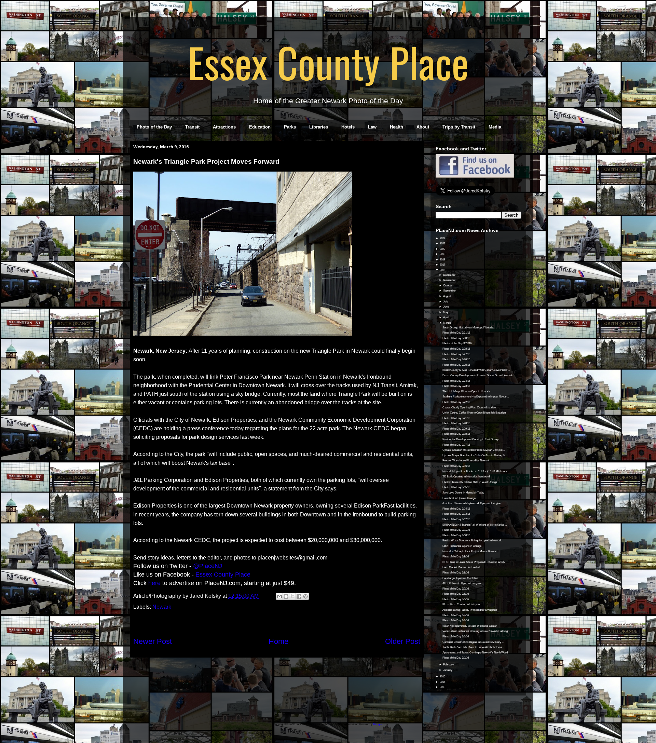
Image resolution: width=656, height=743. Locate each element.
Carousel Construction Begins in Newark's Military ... (473, 642)
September (449, 290)
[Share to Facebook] (299, 596)
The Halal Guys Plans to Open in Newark (466, 391)
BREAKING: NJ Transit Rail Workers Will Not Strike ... (474, 524)
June (446, 306)
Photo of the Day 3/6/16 (455, 593)
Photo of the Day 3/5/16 (455, 599)
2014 (443, 682)
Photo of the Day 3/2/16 (455, 636)
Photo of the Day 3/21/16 (456, 418)
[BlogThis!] (286, 596)
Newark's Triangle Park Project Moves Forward (470, 551)
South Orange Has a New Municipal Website (468, 327)
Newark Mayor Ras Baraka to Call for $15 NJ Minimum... (475, 471)
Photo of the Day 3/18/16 (456, 433)
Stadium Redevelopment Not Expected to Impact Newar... (475, 396)
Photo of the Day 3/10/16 (456, 535)
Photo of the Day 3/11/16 (456, 529)
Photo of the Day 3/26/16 (456, 359)
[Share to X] (292, 596)
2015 (443, 676)
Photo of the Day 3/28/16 (456, 348)
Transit (192, 127)
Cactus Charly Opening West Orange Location (469, 407)
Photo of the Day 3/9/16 (455, 556)
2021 (443, 243)
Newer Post (152, 641)
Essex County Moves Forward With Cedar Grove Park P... (476, 370)
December (449, 274)
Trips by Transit (458, 127)
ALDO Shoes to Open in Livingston (462, 583)
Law (372, 127)
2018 (443, 259)
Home (278, 641)
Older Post (402, 641)
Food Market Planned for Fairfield (461, 567)
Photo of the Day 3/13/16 (456, 513)
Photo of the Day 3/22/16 (456, 402)
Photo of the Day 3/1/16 (455, 657)
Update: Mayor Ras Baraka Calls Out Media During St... (474, 455)
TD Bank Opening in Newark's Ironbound (466, 476)
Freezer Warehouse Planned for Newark (465, 460)
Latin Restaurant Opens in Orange (461, 546)
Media (495, 127)
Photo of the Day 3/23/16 (456, 386)
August (447, 296)
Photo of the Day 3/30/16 (456, 338)
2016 (443, 270)
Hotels (348, 127)
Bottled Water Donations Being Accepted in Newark (472, 540)
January (448, 670)
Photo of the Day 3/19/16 (456, 428)
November (449, 280)
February (448, 664)
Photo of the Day (154, 127)
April (446, 317)
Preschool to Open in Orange (459, 498)
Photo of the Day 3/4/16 (455, 615)
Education (260, 127)
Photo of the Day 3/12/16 (456, 519)
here (154, 583)
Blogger (377, 724)
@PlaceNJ (207, 566)
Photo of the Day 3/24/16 (456, 380)
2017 (443, 264)
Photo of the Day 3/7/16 (455, 588)
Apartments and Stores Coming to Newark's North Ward (475, 652)
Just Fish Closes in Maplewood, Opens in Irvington (471, 503)
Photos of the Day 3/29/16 (457, 343)
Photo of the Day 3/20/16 (456, 423)
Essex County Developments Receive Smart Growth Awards (477, 375)
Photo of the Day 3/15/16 (456, 487)
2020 (443, 249)
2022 (443, 238)
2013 (443, 687)
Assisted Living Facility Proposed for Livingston (469, 609)
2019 (443, 254)
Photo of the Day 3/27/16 (456, 354)
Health (396, 127)
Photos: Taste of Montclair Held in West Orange (469, 482)
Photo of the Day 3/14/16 (456, 508)
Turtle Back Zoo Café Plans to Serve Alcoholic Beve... (473, 647)
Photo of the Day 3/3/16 (455, 620)
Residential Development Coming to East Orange (470, 439)
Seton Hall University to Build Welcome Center (469, 625)
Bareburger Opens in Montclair (460, 578)
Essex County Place (328, 61)
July (446, 301)
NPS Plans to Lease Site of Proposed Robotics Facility (473, 562)
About (422, 127)
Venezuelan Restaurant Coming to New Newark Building (475, 631)
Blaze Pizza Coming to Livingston (461, 604)
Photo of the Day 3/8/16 (455, 572)
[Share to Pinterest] (305, 596)
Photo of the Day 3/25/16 (456, 364)
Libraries (318, 127)
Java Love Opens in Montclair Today (463, 492)
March (447, 322)
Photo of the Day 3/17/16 (456, 444)
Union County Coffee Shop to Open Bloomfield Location (474, 412)
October (448, 285)
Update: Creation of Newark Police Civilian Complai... (473, 449)
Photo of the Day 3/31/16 (456, 332)
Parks (290, 127)
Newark (161, 607)
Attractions (224, 127)
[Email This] (279, 596)
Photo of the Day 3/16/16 (456, 466)
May (446, 312)
